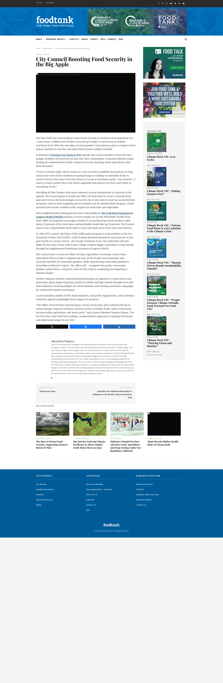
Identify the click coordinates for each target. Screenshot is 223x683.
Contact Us (91, 505)
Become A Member (94, 484)
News (39, 39)
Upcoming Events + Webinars (99, 489)
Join (120, 39)
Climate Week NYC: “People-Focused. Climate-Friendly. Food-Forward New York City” (164, 304)
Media (38, 505)
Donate (112, 39)
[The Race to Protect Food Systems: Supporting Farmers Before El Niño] (52, 424)
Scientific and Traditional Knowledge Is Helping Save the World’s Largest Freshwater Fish (112, 394)
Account (50, 2)
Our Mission (41, 484)
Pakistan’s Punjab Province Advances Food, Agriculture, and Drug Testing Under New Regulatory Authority (125, 446)
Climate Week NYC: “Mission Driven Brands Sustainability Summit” (164, 265)
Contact (74, 39)
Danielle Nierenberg (45, 489)
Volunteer (90, 499)
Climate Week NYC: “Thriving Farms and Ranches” (159, 343)
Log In (39, 2)
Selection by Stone (47, 391)
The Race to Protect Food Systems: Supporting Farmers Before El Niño (52, 444)
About (85, 39)
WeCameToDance (144, 499)
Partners (40, 494)
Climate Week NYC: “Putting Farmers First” (163, 192)
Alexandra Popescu (62, 341)
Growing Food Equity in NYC (66, 155)
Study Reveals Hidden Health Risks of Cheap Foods (163, 443)
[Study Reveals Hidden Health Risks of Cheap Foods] (164, 424)
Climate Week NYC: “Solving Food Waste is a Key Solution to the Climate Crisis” (164, 228)
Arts (103, 39)
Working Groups (55, 39)
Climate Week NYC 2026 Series (161, 158)
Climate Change (44, 438)
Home (38, 48)
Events (94, 39)
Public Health (47, 48)
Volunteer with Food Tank (147, 494)
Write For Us (91, 494)
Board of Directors (44, 499)
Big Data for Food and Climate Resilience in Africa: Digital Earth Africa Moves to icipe (89, 444)
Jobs (88, 510)
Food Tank (115, 438)
